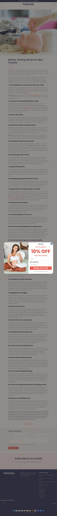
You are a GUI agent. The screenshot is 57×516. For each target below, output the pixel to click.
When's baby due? (34, 262)
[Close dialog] (52, 244)
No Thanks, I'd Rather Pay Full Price (41, 271)
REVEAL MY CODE (41, 268)
